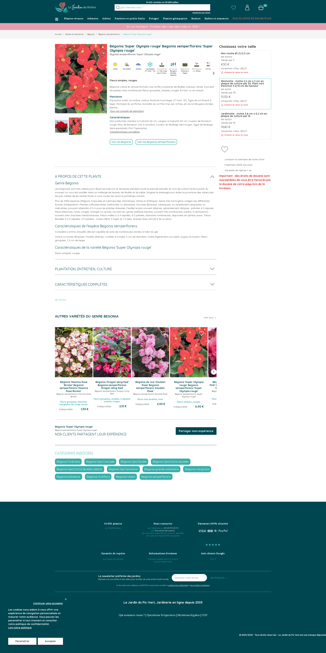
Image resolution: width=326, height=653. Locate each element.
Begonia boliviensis (68, 476)
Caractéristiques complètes (125, 131)
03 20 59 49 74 (171, 528)
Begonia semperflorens (109, 34)
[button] (233, 7)
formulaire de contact (165, 530)
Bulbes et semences (74, 34)
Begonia (91, 34)
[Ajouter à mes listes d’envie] (224, 149)
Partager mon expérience (196, 431)
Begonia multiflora (98, 476)
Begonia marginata (197, 469)
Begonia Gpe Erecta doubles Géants (80, 469)
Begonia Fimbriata (68, 461)
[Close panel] (65, 599)
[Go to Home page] (75, 7)
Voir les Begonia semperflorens (156, 141)
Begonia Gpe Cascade (100, 461)
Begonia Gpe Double (133, 461)
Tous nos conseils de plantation (127, 111)
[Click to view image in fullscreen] (81, 78)
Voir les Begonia (121, 141)
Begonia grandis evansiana (161, 469)
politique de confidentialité (178, 585)
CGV (204, 615)
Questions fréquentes (161, 615)
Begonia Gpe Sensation (123, 469)
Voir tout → (210, 317)
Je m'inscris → (219, 577)
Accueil (58, 34)
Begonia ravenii (125, 476)
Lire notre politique (20, 627)
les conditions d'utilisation (200, 585)
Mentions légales (188, 615)
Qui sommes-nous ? (132, 615)
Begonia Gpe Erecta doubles (171, 461)
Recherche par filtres (201, 12)
